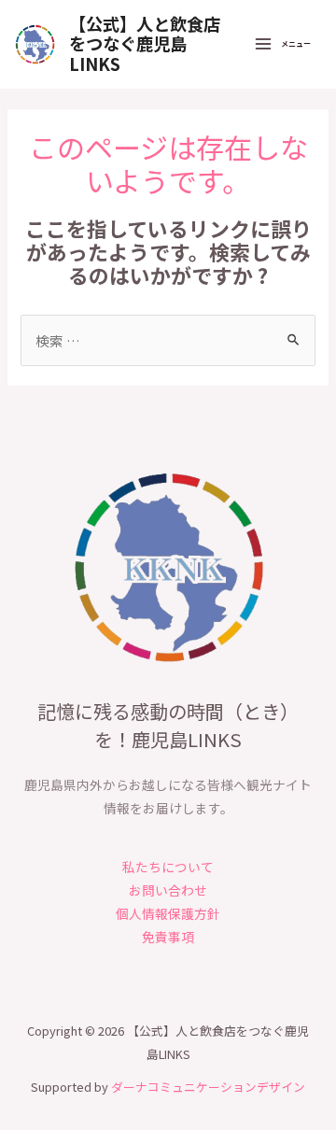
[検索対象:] (168, 340)
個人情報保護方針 (168, 913)
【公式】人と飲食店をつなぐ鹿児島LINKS (144, 44)
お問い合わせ (168, 890)
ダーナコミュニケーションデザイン (208, 1086)
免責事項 (168, 936)
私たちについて (168, 866)
